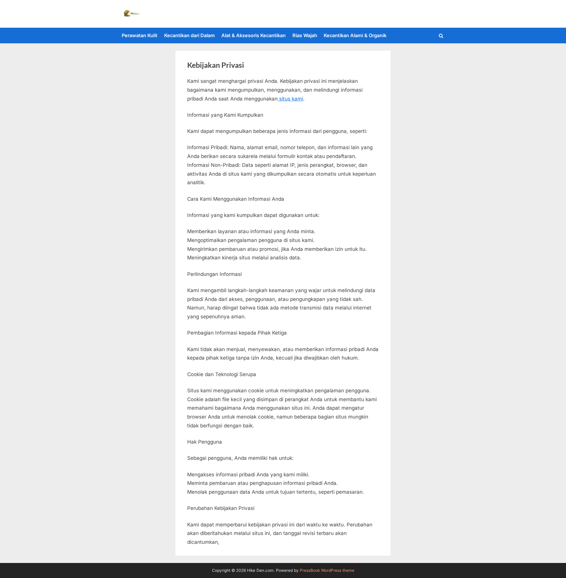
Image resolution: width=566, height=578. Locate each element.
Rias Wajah (304, 35)
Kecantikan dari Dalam (189, 35)
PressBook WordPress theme (327, 570)
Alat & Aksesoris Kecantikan (253, 35)
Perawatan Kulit (139, 35)
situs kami (290, 99)
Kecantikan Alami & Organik (355, 35)
